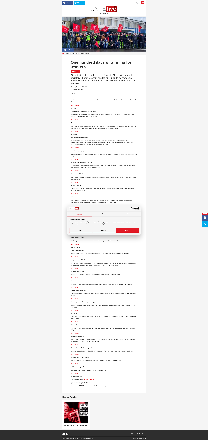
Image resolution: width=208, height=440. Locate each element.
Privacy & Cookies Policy (138, 434)
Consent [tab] (79, 214)
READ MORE (75, 105)
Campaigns (75, 71)
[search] (137, 3)
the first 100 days (89, 379)
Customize (103, 230)
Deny (80, 230)
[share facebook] (205, 218)
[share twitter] (205, 224)
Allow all (127, 230)
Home (64, 53)
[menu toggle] (142, 2)
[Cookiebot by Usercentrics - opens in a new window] (132, 208)
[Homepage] (104, 9)
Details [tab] (104, 214)
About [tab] (128, 214)
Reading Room (141, 438)
